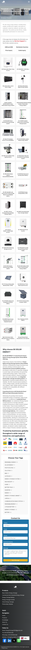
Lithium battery (10, 506)
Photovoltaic (10, 467)
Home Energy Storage (8, 602)
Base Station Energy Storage (9, 593)
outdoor (8, 476)
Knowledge (5, 620)
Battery (8, 512)
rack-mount (9, 481)
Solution (8, 470)
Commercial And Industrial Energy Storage (13, 595)
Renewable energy (11, 462)
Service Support (19, 41)
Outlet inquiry (22, 50)
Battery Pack (10, 487)
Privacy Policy (4, 648)
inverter (8, 490)
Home (4, 18)
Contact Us (5, 624)
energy (8, 492)
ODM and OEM (9, 47)
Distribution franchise (22, 47)
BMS (7, 473)
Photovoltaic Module (7, 604)
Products (4, 617)
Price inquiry (8, 50)
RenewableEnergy (11, 504)
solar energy (10, 465)
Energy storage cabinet (13, 495)
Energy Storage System (13, 479)
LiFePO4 (8, 498)
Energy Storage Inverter (8, 599)
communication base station (15, 501)
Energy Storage (11, 509)
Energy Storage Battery (8, 597)
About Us (4, 622)
